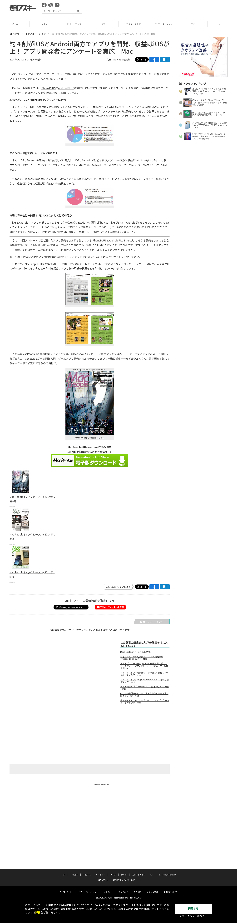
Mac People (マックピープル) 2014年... (32, 497)
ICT (103, 24)
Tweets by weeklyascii (101, 784)
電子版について (170, 892)
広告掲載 (137, 892)
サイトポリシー (67, 892)
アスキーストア (133, 24)
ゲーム (15, 24)
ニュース (87, 874)
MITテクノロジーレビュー (127, 880)
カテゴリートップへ (153, 621)
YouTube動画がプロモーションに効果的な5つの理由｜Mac (144, 687)
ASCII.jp (105, 880)
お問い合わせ (122, 892)
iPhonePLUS (48, 88)
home (16, 33)
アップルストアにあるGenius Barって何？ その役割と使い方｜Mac (144, 680)
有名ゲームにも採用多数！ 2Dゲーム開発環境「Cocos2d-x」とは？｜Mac (141, 657)
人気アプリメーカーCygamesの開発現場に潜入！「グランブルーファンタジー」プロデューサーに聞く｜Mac (144, 665)
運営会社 (107, 892)
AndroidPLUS (66, 88)
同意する (193, 908)
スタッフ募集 (152, 892)
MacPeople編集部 (121, 59)
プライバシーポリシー (88, 892)
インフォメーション (163, 24)
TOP (193, 24)
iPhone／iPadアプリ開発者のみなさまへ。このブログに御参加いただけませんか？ (70, 257)
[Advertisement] (168, 9)
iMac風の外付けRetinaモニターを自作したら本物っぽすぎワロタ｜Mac (144, 694)
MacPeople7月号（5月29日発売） (136, 652)
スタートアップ (74, 24)
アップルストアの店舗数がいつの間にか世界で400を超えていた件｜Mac (144, 674)
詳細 (37, 912)
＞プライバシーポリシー (193, 916)
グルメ (44, 24)
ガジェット (100, 874)
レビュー (74, 874)
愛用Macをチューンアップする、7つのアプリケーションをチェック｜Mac (144, 701)
